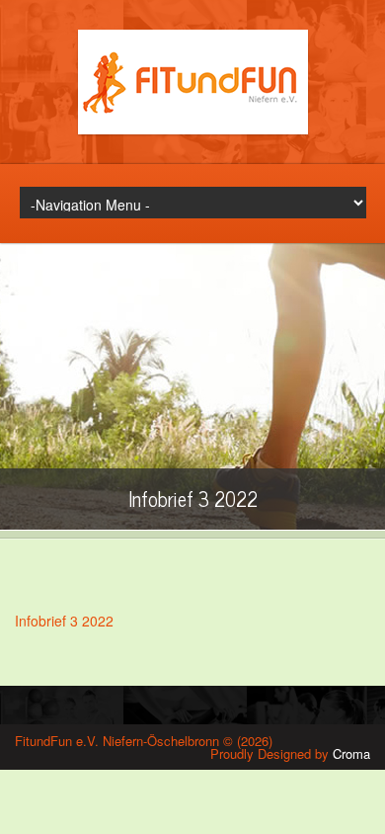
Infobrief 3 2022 (64, 620)
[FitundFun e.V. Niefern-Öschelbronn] (193, 129)
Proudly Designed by (290, 753)
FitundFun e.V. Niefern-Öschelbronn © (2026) (143, 740)
